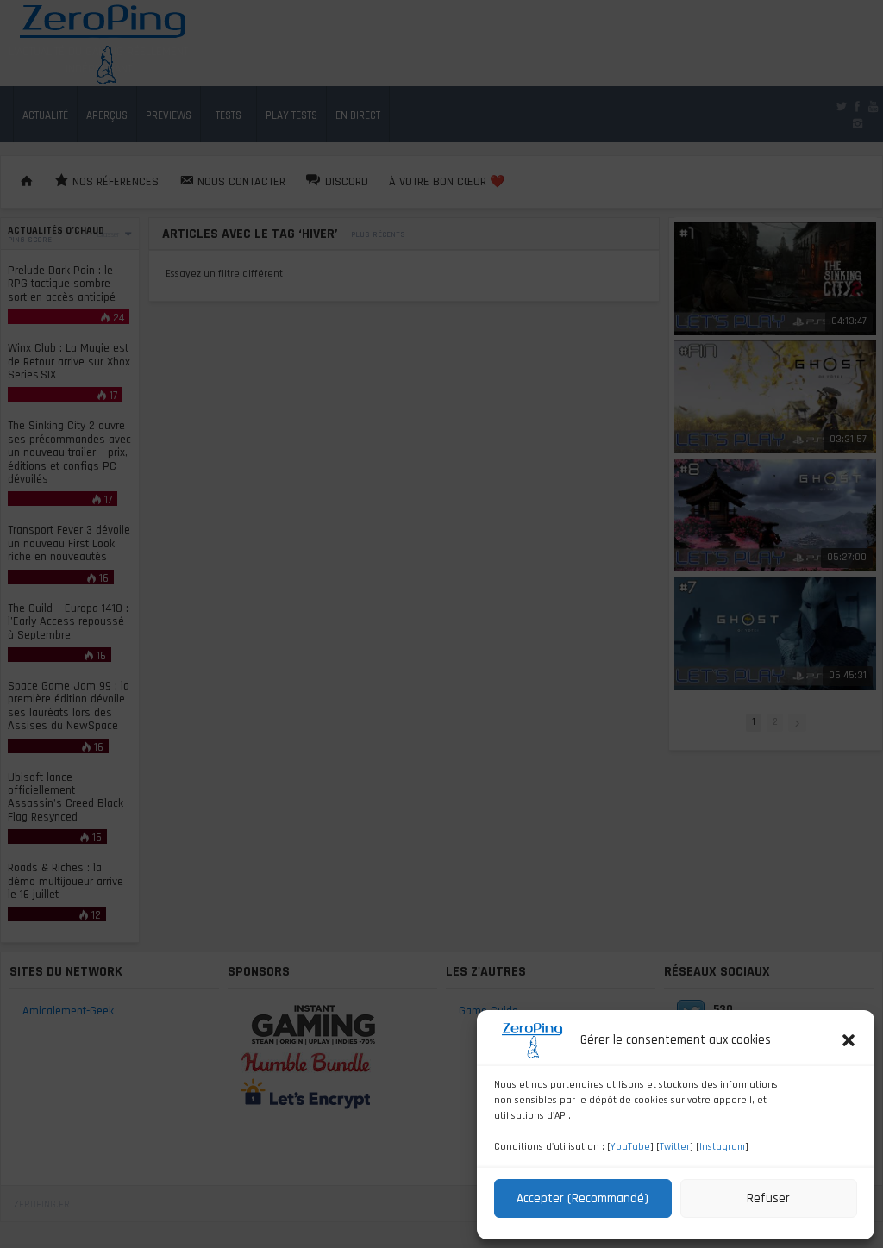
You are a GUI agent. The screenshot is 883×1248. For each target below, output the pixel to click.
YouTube (630, 1146)
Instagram (722, 1146)
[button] (848, 1040)
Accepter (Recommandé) (582, 1198)
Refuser (768, 1198)
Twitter (675, 1146)
